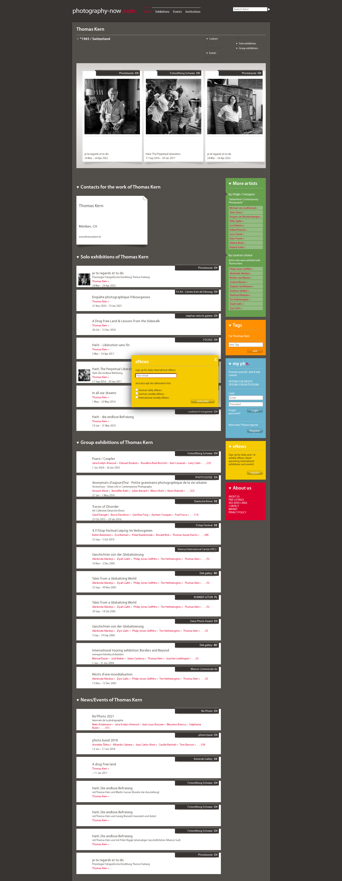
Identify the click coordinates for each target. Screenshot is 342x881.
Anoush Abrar (100, 490)
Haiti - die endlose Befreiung (113, 417)
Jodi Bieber (117, 658)
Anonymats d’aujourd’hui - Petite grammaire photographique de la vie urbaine (149, 482)
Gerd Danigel (99, 514)
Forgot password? (235, 412)
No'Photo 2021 (103, 716)
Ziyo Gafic (235, 308)
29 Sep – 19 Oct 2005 (104, 611)
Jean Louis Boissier (152, 724)
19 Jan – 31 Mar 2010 (104, 425)
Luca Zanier (236, 234)
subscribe (203, 401)
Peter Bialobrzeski (142, 535)
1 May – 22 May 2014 (103, 401)
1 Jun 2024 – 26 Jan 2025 (106, 467)
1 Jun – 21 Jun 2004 (103, 663)
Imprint (233, 509)
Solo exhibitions (247, 43)
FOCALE (208, 339)
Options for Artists (241, 381)
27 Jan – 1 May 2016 (103, 495)
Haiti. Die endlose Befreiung (112, 788)
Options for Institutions (244, 384)
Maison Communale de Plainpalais (204, 670)
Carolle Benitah (167, 744)
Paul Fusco (181, 514)
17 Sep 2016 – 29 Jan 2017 (160, 158)
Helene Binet (236, 242)
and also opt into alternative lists (153, 383)
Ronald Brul (162, 535)
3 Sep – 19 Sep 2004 (103, 635)
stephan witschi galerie (199, 315)
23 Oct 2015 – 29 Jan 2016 (106, 519)
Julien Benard (139, 490)
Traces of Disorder (105, 506)
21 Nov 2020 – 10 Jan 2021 (107, 305)
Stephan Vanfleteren (241, 286)
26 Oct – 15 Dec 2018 (104, 329)
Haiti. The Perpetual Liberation (163, 154)
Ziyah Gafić (123, 559)
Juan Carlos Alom (145, 744)
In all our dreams (104, 393)
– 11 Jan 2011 (99, 772)
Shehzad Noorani (239, 295)
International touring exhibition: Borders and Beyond (130, 650)
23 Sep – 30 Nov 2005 (104, 587)
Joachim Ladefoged (177, 658)
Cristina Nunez (238, 282)
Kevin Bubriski (175, 490)
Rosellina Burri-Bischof (154, 463)
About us (234, 496)
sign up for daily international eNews (155, 369)
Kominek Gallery (203, 759)
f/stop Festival (204, 525)
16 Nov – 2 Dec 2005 (103, 563)
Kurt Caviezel (177, 463)
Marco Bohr (157, 490)
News (242, 38)
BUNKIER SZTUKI (203, 597)
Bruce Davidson (120, 514)
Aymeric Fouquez (161, 514)
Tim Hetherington (239, 299)
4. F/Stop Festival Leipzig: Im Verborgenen (122, 530)
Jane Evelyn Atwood (104, 463)
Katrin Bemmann (101, 535)
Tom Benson (187, 744)
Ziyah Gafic (236, 303)
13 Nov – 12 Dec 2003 (104, 683)
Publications (215, 48)
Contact (213, 38)
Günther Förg (140, 514)
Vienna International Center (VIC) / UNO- (197, 550)
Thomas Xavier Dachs (185, 535)
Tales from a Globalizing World (114, 578)
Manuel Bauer (100, 658)
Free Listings (236, 499)
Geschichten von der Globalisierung (118, 554)
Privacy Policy (237, 512)
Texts (212, 43)
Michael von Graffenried (243, 208)
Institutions (192, 11)
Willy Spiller (236, 221)
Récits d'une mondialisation (112, 674)
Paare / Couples (103, 458)
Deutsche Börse (203, 501)
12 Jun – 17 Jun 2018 (103, 749)
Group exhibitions (248, 48)
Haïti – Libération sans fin (111, 345)
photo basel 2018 (105, 740)
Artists (147, 11)
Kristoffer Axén (120, 490)
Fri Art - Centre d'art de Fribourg (194, 291)
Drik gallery (206, 573)
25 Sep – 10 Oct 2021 (104, 732)
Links (241, 52)
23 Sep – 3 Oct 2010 (103, 539)
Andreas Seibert (238, 290)
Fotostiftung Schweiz (182, 73)
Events (177, 11)
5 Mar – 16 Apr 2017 (103, 353)
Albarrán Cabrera (122, 744)
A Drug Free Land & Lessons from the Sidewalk (126, 321)
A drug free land (104, 764)
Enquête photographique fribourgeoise (121, 297)
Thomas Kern (99, 281)
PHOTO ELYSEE (204, 477)
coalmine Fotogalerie (200, 411)
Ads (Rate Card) (238, 502)
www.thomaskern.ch (90, 236)
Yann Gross (236, 212)
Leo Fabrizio (236, 225)
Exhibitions (162, 11)
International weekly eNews (154, 397)
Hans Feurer (236, 238)
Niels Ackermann (102, 724)
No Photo (207, 711)
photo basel (206, 735)
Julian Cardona (135, 658)
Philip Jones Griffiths (241, 268)
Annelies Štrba (100, 744)
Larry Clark (194, 463)
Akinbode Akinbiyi (239, 273)
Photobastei (126, 73)
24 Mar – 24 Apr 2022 (96, 158)
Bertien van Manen (240, 277)
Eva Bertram (122, 535)
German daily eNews (150, 390)
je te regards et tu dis (97, 154)
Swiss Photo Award (201, 621)
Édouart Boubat (128, 463)
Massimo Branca (176, 724)
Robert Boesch (237, 229)
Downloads (215, 57)
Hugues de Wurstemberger (244, 216)
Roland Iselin (237, 247)
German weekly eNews (151, 393)
